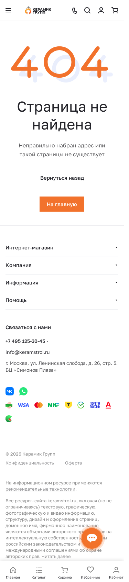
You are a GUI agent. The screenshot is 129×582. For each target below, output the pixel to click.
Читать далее (56, 556)
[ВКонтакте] (10, 391)
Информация (22, 282)
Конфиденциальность (30, 463)
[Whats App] (23, 391)
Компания (19, 265)
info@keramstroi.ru (28, 352)
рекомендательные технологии (40, 489)
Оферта (73, 463)
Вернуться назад (62, 178)
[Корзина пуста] (114, 10)
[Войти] (101, 10)
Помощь (16, 300)
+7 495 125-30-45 (25, 341)
